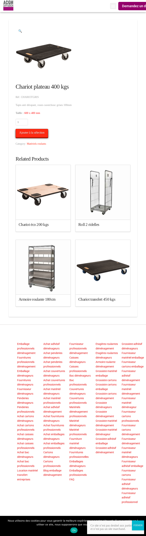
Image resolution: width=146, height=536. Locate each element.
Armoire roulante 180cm (37, 299)
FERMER (138, 525)
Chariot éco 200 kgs (33, 224)
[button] (113, 6)
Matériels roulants (36, 143)
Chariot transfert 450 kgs (96, 299)
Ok (74, 530)
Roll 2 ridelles (88, 224)
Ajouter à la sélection (31, 132)
